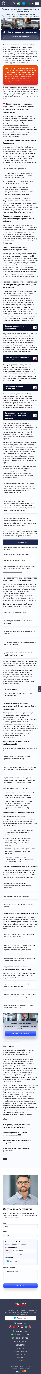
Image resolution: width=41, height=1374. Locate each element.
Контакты (20, 1358)
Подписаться (22, 1318)
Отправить (21, 1285)
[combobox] (8, 1251)
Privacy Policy (15, 1368)
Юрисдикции (20, 1354)
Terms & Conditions (25, 1368)
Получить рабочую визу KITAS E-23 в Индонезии (18, 694)
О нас (20, 1361)
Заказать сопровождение (20, 36)
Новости (20, 1348)
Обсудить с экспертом (20, 1033)
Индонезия (11, 1159)
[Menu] (37, 3)
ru (29, 3)
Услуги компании (20, 1351)
